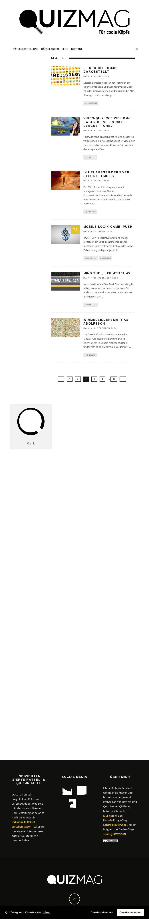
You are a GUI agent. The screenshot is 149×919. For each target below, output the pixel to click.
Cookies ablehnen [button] (102, 912)
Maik (86, 76)
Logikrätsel (90, 258)
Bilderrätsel (91, 103)
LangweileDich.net (114, 824)
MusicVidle (110, 815)
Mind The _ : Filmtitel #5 (106, 273)
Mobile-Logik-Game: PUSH (108, 226)
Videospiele (90, 157)
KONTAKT (76, 49)
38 (114, 379)
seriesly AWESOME (114, 834)
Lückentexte (91, 305)
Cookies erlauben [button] (130, 912)
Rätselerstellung (25, 49)
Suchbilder (90, 212)
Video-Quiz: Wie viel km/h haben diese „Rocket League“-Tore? (107, 122)
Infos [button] (46, 912)
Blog (65, 49)
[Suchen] (137, 49)
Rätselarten (50, 49)
